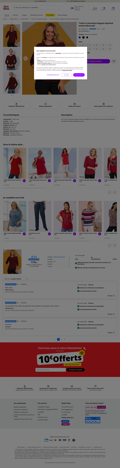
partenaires (58, 53)
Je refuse (66, 74)
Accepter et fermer (79, 74)
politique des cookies (67, 70)
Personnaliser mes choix (53, 74)
